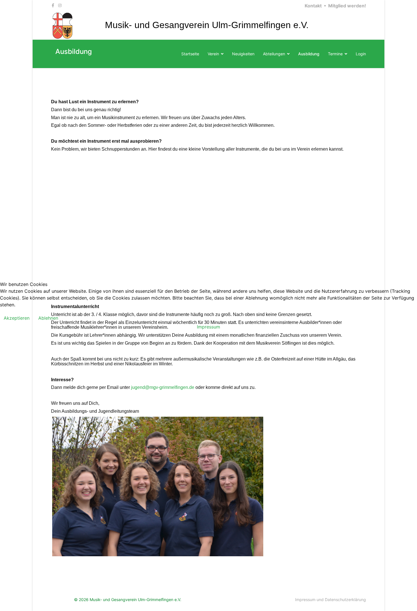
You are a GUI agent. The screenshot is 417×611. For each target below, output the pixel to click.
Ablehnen (48, 318)
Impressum (208, 327)
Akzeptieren (17, 318)
